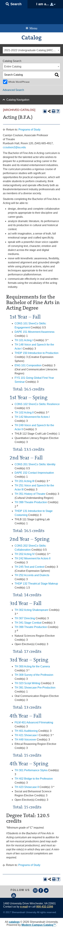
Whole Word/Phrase (19, 82)
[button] (14, 4)
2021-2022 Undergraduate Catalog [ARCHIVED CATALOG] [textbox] (32, 50)
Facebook (40, 890)
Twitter (46, 890)
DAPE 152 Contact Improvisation (34, 472)
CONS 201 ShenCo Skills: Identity (35, 464)
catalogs (14, 921)
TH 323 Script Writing (27, 683)
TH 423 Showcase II (27, 787)
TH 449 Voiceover (25, 739)
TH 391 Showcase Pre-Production (35, 687)
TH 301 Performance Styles (31, 770)
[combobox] (31, 50)
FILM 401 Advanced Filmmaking (34, 722)
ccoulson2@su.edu (14, 147)
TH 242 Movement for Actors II (32, 558)
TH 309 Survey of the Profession (34, 674)
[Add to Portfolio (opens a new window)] (45, 111)
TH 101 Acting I (24, 340)
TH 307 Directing (25, 618)
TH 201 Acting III (24, 481)
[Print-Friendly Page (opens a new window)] (53, 111)
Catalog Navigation (17, 99)
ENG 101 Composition (28, 365)
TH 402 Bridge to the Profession (34, 778)
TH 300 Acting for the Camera (32, 666)
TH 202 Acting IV (25, 554)
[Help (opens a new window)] (58, 111)
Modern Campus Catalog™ (39, 924)
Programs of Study (29, 129)
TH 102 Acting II (24, 412)
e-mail (24, 906)
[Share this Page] (49, 111)
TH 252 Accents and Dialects (32, 575)
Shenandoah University (31, 15)
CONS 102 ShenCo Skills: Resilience (37, 404)
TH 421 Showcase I (26, 735)
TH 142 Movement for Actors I (32, 416)
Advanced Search (13, 90)
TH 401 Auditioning (26, 730)
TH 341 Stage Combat (28, 622)
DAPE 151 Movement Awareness (34, 331)
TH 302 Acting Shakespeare (31, 609)
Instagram (35, 890)
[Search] (56, 74)
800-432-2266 (44, 906)
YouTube (13, 895)
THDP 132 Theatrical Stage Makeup (36, 583)
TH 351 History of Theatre (30, 493)
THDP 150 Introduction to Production (36, 353)
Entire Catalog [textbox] (12, 66)
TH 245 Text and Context (29, 566)
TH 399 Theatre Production (31, 502)
